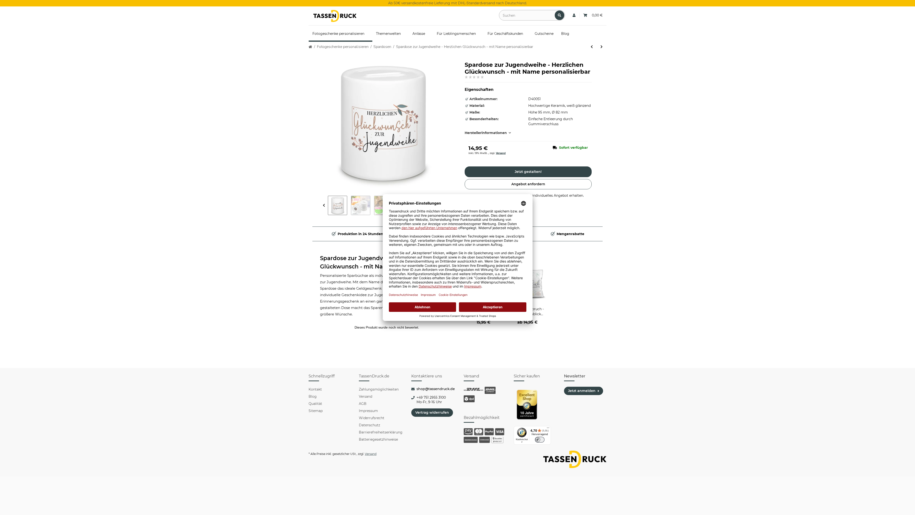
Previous (324, 205)
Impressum (368, 411)
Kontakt (315, 389)
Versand (501, 153)
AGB (362, 404)
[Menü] (548, 429)
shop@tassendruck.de (436, 389)
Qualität (315, 404)
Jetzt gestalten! (528, 172)
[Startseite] (310, 46)
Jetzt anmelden (581, 391)
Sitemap (316, 411)
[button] (574, 15)
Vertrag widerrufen (432, 412)
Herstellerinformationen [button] (486, 133)
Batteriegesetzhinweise (378, 439)
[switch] (539, 440)
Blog (313, 396)
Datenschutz (369, 425)
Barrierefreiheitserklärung (380, 432)
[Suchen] (559, 15)
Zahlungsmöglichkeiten (379, 389)
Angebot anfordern (528, 184)
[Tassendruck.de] (334, 16)
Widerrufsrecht (371, 418)
